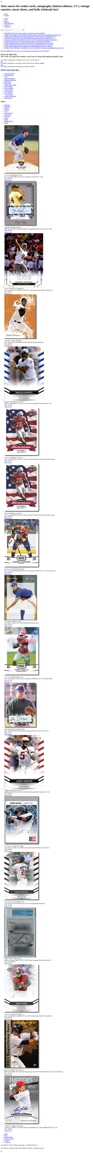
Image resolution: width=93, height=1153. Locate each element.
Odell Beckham (8, 75)
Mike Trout (7, 83)
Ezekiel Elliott (8, 86)
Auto (5, 77)
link (2, 61)
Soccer (6, 118)
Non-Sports (7, 115)
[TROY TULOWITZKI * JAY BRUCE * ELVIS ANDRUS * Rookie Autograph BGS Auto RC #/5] (34, 48)
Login (6, 14)
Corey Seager (9, 95)
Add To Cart (8, 180)
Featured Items (8, 1137)
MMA (6, 123)
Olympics (7, 116)
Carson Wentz (8, 90)
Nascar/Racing (8, 113)
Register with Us (9, 1139)
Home (6, 18)
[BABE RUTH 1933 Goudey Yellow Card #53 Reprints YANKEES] (24, 33)
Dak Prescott (8, 98)
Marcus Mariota (8, 88)
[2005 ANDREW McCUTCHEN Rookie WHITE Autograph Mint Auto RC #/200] (28, 43)
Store (5, 20)
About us (7, 1140)
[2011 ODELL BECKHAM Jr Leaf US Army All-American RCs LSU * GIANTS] (28, 44)
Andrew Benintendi (10, 96)
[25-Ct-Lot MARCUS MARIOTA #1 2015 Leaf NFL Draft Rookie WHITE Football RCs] (30, 40)
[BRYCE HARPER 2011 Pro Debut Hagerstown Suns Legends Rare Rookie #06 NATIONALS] (32, 35)
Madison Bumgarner (10, 80)
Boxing (6, 108)
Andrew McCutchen (10, 85)
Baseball (6, 105)
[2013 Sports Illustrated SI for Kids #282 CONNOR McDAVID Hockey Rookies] (28, 46)
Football (6, 110)
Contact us (7, 1142)
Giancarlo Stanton (9, 78)
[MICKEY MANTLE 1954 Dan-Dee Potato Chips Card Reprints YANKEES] (27, 41)
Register (6, 15)
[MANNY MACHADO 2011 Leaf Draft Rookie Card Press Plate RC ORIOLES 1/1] (29, 38)
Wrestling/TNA (8, 121)
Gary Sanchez (8, 93)
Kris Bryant (7, 81)
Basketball (7, 106)
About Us (7, 25)
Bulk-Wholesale (9, 23)
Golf (5, 111)
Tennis (6, 119)
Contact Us (7, 27)
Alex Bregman (8, 91)
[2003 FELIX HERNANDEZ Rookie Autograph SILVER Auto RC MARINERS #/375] (30, 36)
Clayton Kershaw (9, 73)
